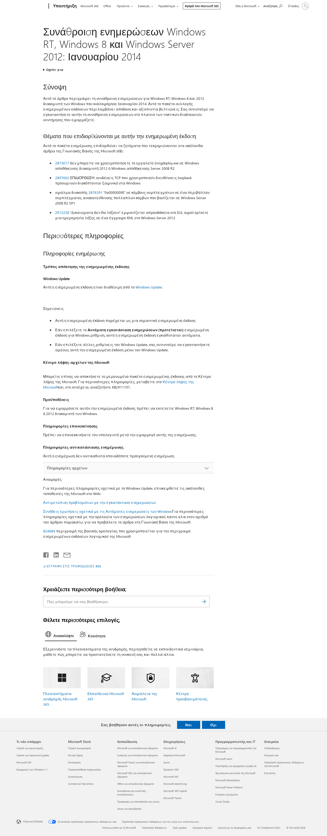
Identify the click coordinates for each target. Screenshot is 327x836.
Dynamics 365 (171, 769)
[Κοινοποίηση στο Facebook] (46, 554)
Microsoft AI (170, 748)
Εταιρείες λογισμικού (226, 794)
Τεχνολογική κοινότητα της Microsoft (235, 773)
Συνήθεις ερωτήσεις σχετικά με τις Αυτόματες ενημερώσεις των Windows (107, 511)
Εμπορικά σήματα (202, 827)
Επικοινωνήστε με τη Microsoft (119, 827)
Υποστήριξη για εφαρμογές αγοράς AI (235, 766)
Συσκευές (144, 6)
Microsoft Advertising (175, 783)
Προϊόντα (123, 6)
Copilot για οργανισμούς (29, 748)
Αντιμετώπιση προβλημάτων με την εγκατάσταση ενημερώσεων (99, 502)
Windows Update (148, 287)
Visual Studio (222, 801)
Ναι (188, 725)
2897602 (62, 177)
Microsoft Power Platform (229, 787)
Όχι (213, 725)
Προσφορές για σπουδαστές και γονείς (138, 801)
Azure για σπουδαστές (129, 808)
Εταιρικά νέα (271, 755)
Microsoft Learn (223, 758)
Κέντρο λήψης (75, 755)
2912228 (62, 212)
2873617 (62, 163)
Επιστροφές (74, 762)
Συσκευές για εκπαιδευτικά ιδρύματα (137, 755)
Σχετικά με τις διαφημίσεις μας (234, 827)
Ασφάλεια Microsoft (174, 755)
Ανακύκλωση (75, 776)
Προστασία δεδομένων (154, 827)
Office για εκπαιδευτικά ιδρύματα (135, 783)
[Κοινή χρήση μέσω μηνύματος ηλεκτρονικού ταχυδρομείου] (65, 554)
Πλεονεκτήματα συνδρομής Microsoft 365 (60, 699)
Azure (167, 762)
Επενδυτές (270, 773)
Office (107, 6)
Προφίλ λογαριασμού (79, 748)
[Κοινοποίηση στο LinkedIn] (54, 554)
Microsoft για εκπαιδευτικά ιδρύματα (137, 748)
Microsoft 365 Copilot (175, 791)
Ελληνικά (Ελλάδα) (33, 821)
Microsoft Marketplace (227, 780)
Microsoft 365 (90, 6)
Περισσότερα (166, 6)
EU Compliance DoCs (268, 827)
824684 (49, 531)
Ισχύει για (54, 69)
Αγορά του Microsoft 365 (202, 6)
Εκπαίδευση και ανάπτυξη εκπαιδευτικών (131, 792)
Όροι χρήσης (180, 827)
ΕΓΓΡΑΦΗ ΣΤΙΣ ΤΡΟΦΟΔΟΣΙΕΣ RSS (74, 566)
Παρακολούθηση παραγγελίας (84, 769)
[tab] (61, 635)
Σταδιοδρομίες (272, 748)
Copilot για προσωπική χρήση (32, 755)
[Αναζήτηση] (204, 601)
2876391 (96, 192)
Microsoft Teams (173, 798)
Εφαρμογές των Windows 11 (32, 769)
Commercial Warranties (81, 783)
